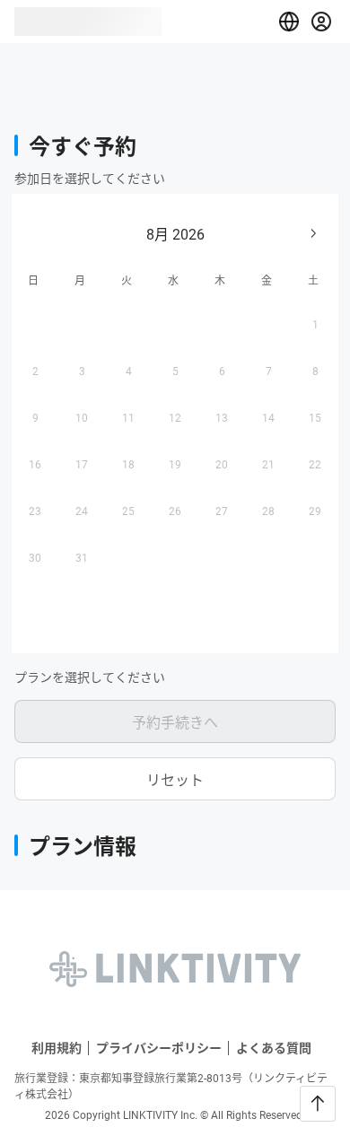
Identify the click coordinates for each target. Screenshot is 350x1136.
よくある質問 (273, 1048)
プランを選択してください (89, 677)
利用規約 (56, 1048)
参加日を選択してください (89, 178)
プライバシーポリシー (159, 1048)
